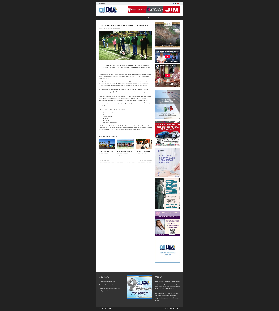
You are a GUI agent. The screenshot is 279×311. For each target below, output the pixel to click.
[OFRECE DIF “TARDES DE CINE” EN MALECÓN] (107, 144)
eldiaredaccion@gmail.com (111, 284)
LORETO (100, 23)
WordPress (173, 308)
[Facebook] (173, 3)
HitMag (178, 308)
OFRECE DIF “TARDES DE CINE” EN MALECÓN (106, 152)
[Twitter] (175, 3)
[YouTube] (177, 3)
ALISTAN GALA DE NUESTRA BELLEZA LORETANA (125, 152)
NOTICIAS (117, 18)
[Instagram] (179, 3)
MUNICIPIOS (109, 18)
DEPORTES (133, 18)
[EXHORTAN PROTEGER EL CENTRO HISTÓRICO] (144, 144)
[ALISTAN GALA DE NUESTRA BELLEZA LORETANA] (125, 144)
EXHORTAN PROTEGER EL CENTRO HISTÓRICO (143, 152)
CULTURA (140, 18)
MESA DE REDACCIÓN (115, 28)
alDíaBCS (109, 308)
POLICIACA (125, 18)
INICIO (101, 18)
